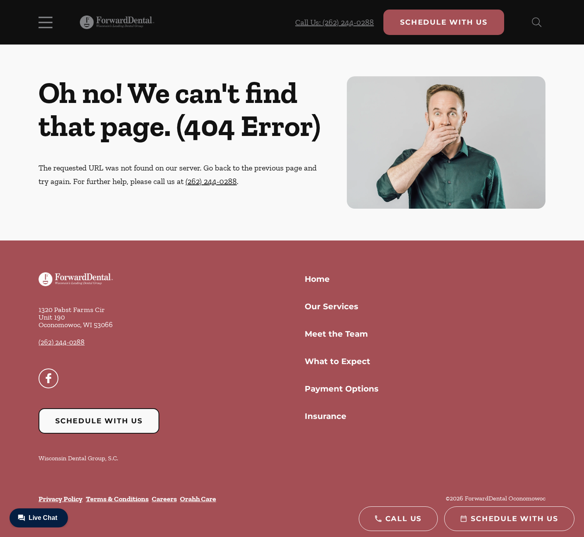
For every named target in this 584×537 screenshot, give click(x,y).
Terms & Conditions (117, 498)
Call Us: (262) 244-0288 (334, 22)
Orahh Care (198, 498)
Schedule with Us (443, 22)
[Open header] (47, 22)
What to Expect (337, 361)
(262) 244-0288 (211, 181)
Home (317, 279)
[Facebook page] (48, 378)
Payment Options (342, 389)
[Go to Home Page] (117, 22)
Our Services (331, 306)
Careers (164, 498)
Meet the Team (336, 334)
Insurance (325, 416)
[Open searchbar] (536, 22)
